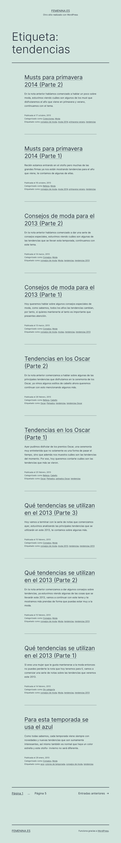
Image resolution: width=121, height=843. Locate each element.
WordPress (103, 831)
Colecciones (48, 118)
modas (61, 332)
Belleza (46, 186)
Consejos (47, 257)
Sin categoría (49, 689)
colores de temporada (55, 764)
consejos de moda (49, 122)
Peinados (51, 403)
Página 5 (40, 793)
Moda (57, 118)
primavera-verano (77, 122)
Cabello (53, 400)
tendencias (91, 122)
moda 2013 (63, 546)
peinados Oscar (63, 478)
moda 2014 (63, 122)
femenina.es (60, 11)
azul (42, 764)
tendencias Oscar (74, 403)
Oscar (43, 403)
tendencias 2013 (82, 260)
